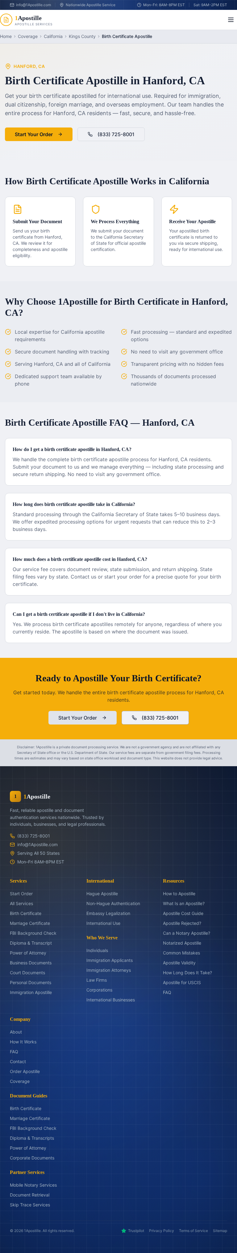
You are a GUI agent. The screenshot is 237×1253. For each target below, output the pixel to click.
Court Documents (27, 972)
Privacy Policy (161, 1230)
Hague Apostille (102, 893)
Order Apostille (25, 1071)
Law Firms (96, 980)
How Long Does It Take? (187, 972)
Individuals (97, 950)
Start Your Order (34, 134)
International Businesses (110, 999)
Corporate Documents (32, 1157)
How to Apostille (179, 893)
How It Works (23, 1041)
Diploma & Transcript (31, 943)
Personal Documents (30, 982)
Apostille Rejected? (182, 923)
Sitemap (220, 1230)
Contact (18, 1061)
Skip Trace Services (30, 1204)
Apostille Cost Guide (183, 913)
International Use (103, 923)
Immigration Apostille (31, 992)
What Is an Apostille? (184, 903)
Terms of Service (193, 1230)
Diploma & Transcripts (32, 1138)
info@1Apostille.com (37, 844)
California (53, 36)
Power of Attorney (28, 952)
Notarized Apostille (182, 943)
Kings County (82, 36)
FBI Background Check (33, 933)
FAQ (167, 992)
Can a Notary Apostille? (186, 933)
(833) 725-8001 (116, 134)
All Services (21, 903)
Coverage (28, 36)
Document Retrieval (29, 1194)
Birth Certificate (25, 913)
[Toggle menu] (231, 20)
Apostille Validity (179, 962)
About (16, 1031)
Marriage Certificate (30, 923)
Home (6, 36)
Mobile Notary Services (33, 1185)
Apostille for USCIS (182, 982)
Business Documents (31, 962)
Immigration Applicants (109, 960)
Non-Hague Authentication (113, 903)
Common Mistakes (181, 952)
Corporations (99, 989)
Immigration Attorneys (108, 970)
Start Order (21, 893)
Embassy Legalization (108, 913)
